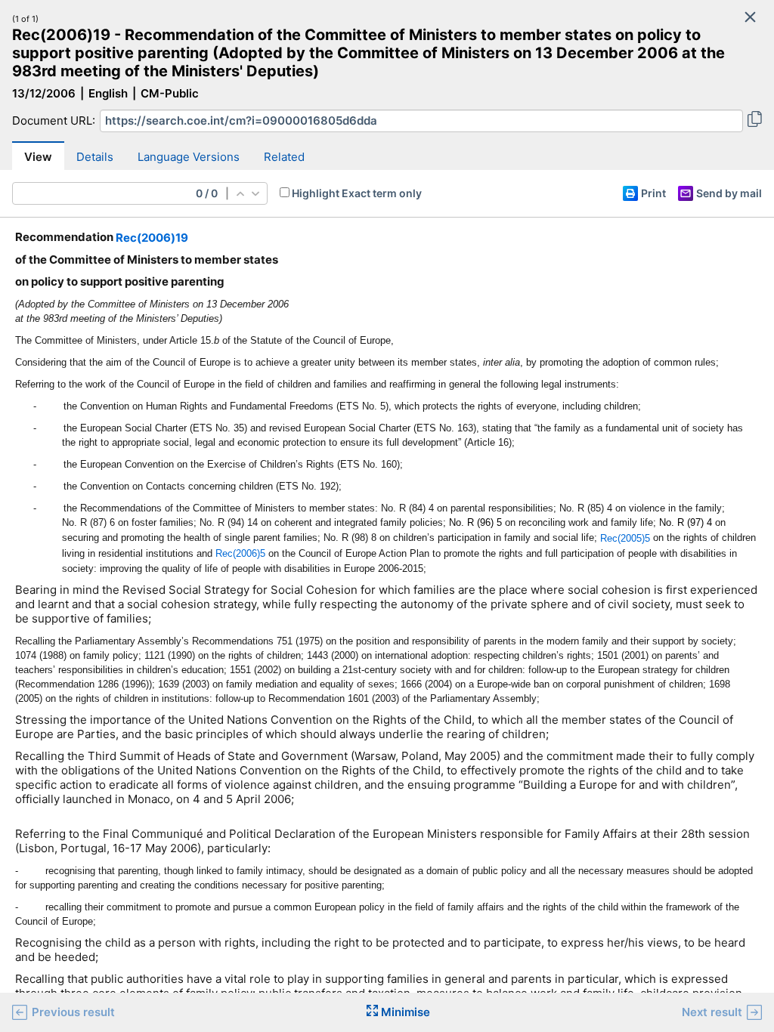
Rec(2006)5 (240, 553)
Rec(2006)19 (152, 237)
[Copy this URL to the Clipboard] (755, 121)
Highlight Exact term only (357, 193)
